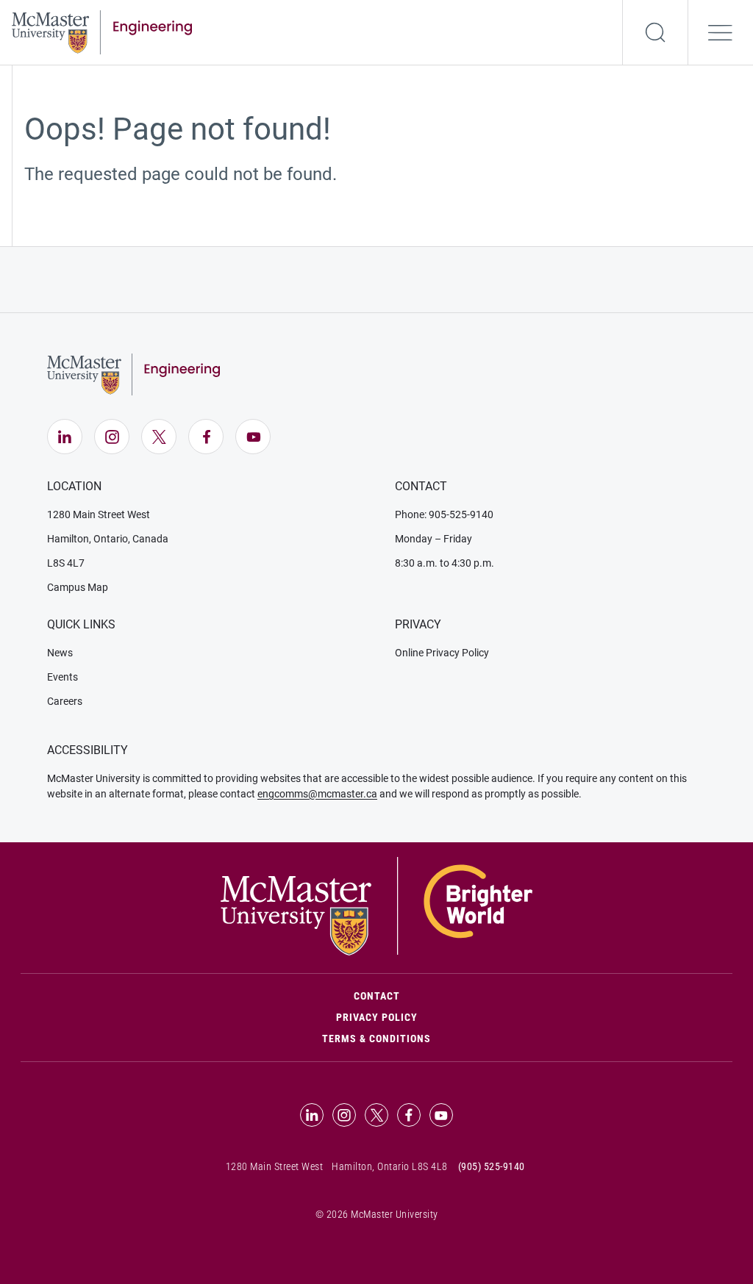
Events (62, 677)
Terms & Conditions (376, 1038)
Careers (64, 701)
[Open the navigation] (720, 32)
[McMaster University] (376, 905)
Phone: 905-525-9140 (444, 514)
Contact (439, 995)
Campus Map (77, 587)
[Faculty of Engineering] (102, 31)
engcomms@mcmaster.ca (317, 794)
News (60, 653)
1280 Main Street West (98, 514)
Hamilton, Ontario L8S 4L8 (390, 1166)
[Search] (655, 32)
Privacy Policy (377, 1017)
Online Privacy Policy (442, 653)
